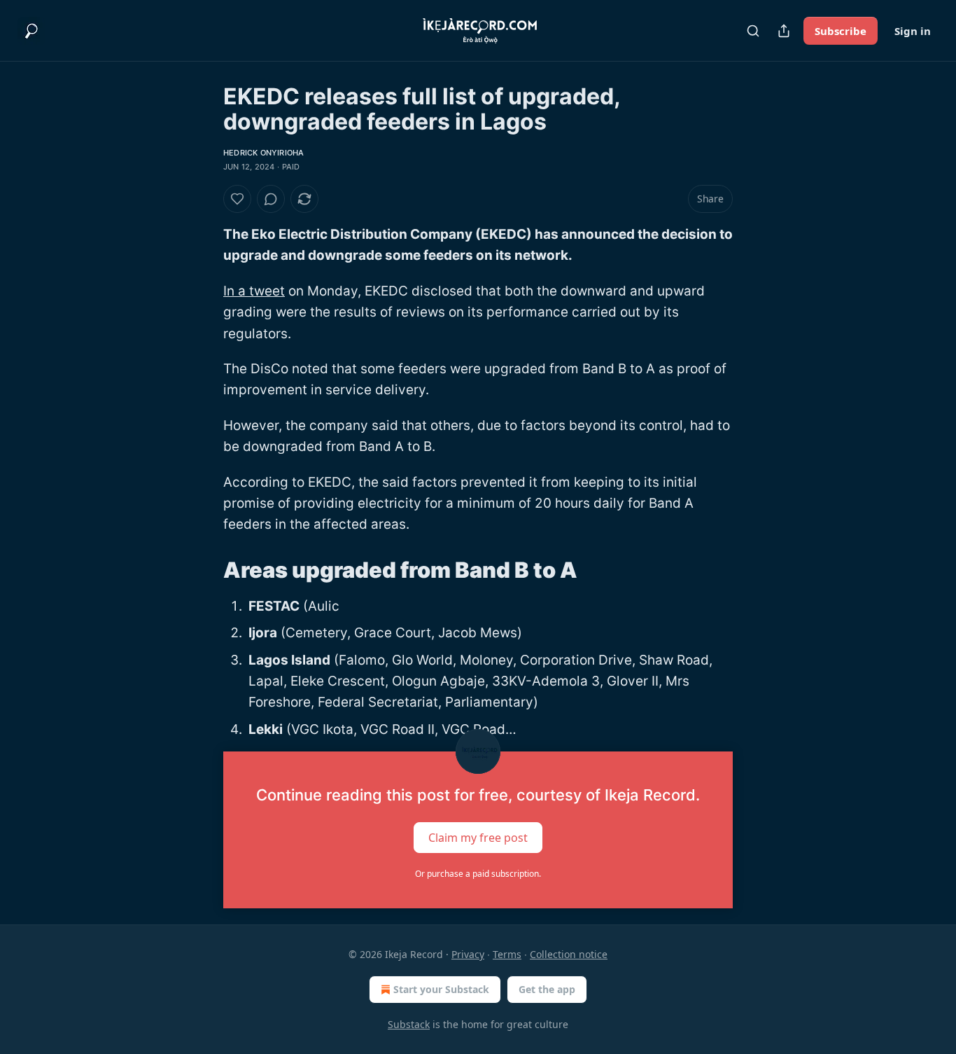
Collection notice (568, 954)
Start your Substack (441, 989)
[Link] (203, 570)
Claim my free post (478, 837)
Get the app (547, 989)
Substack (409, 1024)
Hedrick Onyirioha (263, 153)
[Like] (237, 199)
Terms (507, 954)
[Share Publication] (784, 31)
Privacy (467, 954)
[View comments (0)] (271, 199)
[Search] (753, 31)
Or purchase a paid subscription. (478, 874)
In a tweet (254, 291)
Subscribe (840, 31)
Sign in (912, 31)
